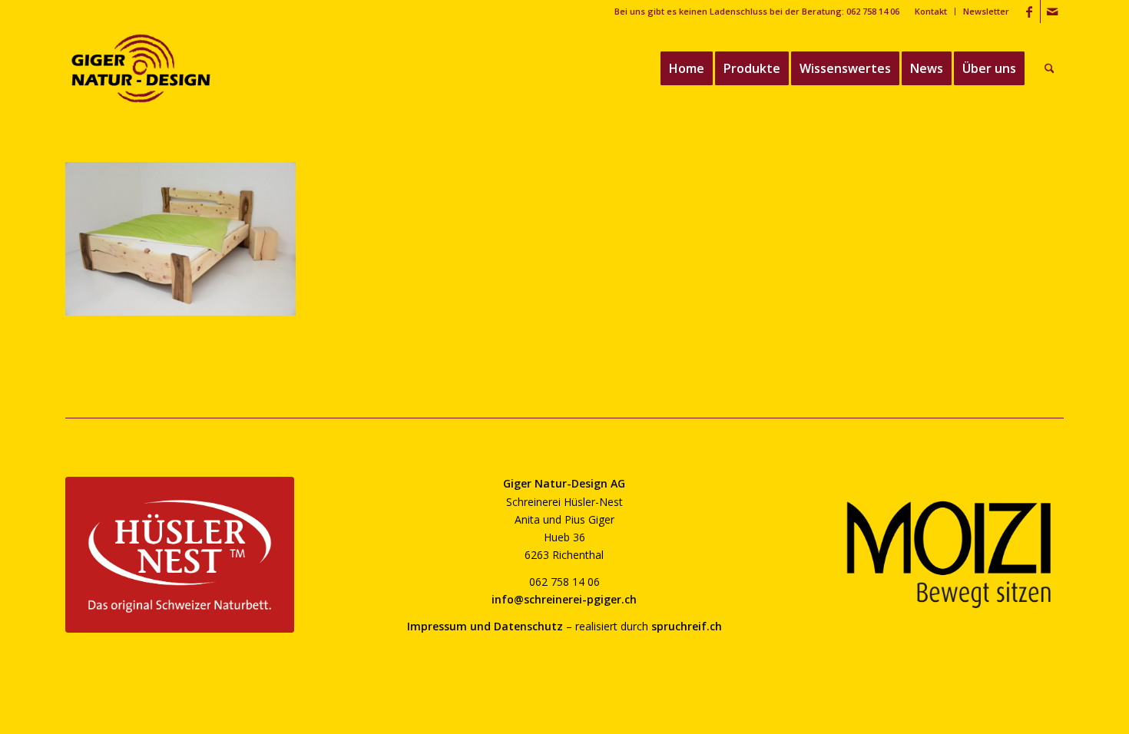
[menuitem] (931, 11)
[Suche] (1049, 68)
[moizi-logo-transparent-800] (949, 555)
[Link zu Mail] (1052, 11)
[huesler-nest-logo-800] (179, 555)
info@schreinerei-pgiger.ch (564, 599)
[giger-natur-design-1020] (141, 68)
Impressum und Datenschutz (485, 626)
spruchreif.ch (686, 626)
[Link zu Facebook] (1029, 11)
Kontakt (931, 11)
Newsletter (986, 11)
